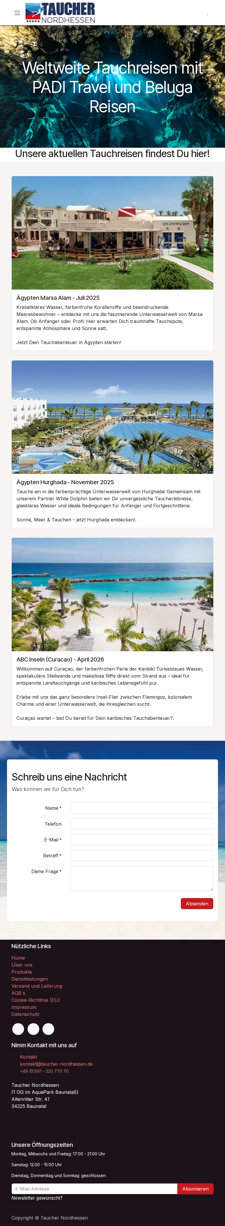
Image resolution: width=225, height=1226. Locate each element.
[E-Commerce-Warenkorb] (194, 12)
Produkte (21, 972)
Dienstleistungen (29, 979)
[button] (112, 1209)
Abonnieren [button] (195, 1189)
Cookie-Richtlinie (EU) (35, 1000)
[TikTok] (48, 1029)
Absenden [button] (197, 904)
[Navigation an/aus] (17, 12)
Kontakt (28, 1057)
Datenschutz (25, 1014)
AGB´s (18, 993)
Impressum (23, 1007)
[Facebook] (18, 1029)
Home (18, 958)
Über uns (22, 965)
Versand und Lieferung (36, 986)
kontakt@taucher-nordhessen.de (56, 1064)
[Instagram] (33, 1029)
